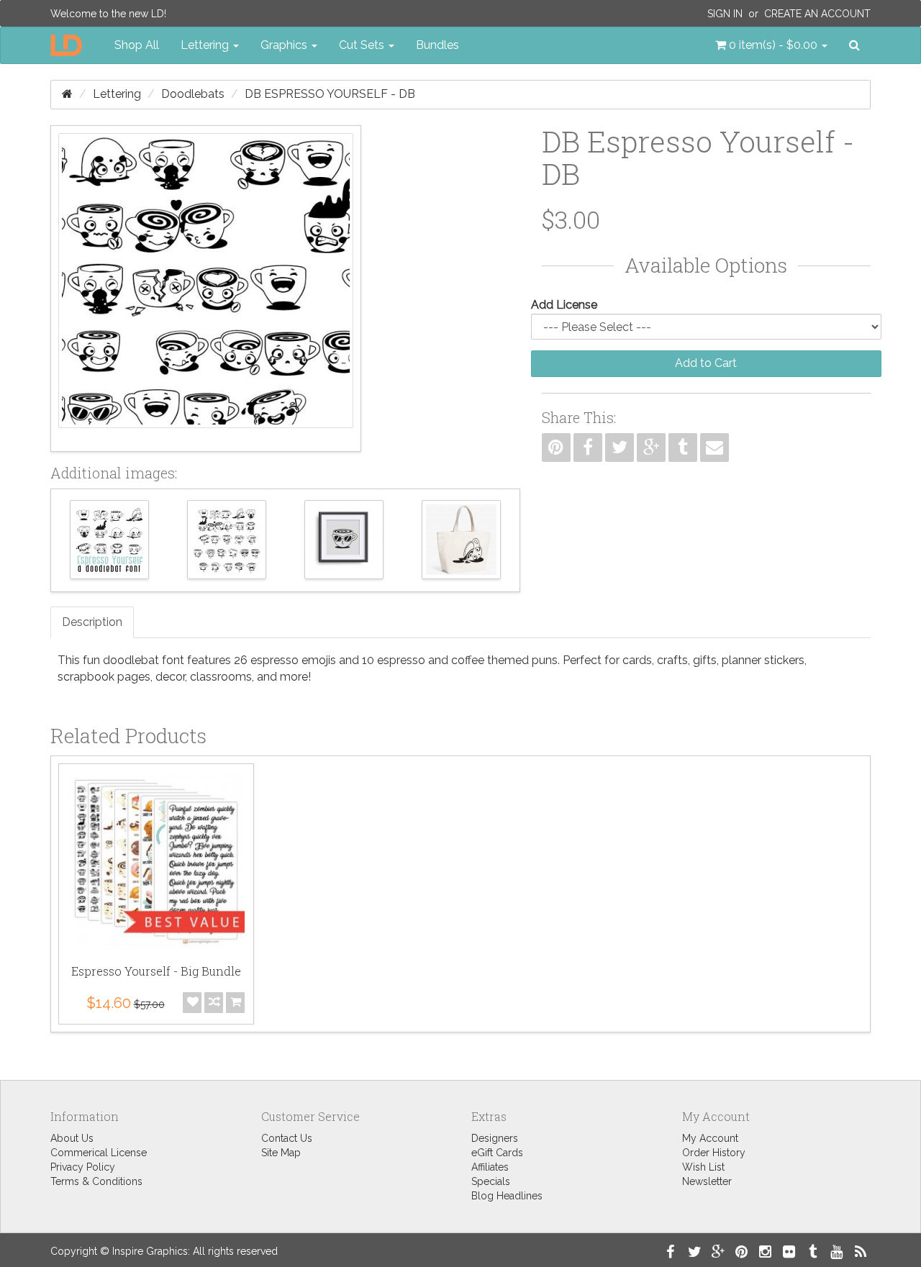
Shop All (136, 45)
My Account (710, 1138)
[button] (771, 45)
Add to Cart (706, 363)
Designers (494, 1138)
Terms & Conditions (96, 1181)
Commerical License (98, 1152)
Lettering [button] (206, 45)
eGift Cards (497, 1152)
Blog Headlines (507, 1196)
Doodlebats (192, 94)
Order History (713, 1152)
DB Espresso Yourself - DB (330, 94)
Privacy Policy (82, 1167)
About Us (72, 1138)
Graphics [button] (285, 45)
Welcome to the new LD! (108, 13)
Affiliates (490, 1167)
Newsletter (707, 1181)
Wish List (703, 1167)
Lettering (117, 94)
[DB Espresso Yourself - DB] (205, 288)
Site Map (281, 1152)
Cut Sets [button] (363, 45)
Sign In (725, 13)
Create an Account (817, 13)
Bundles (437, 45)
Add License (564, 305)
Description (92, 622)
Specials (490, 1181)
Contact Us (286, 1138)
